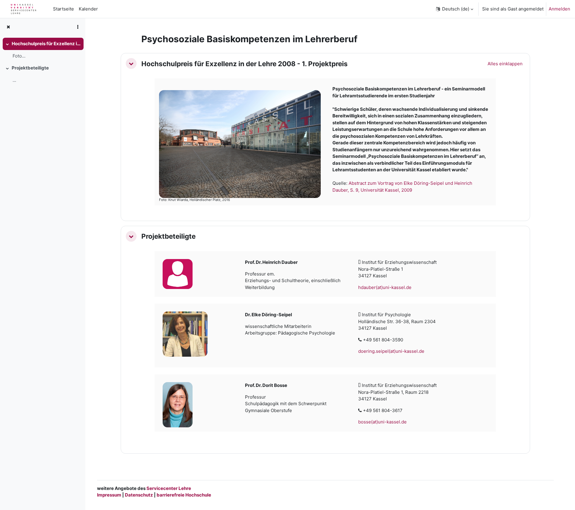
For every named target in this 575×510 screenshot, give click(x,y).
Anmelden (559, 9)
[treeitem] (42, 50)
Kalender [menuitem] (88, 9)
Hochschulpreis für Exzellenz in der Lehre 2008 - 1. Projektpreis (46, 43)
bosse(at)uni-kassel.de (382, 422)
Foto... (19, 56)
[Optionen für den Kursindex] (77, 27)
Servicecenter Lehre (168, 488)
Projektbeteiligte (30, 68)
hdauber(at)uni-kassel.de (384, 287)
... (14, 80)
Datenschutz (139, 495)
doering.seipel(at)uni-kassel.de (391, 351)
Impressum (109, 495)
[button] (454, 9)
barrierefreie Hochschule (184, 495)
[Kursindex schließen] (8, 27)
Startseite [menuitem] (63, 9)
